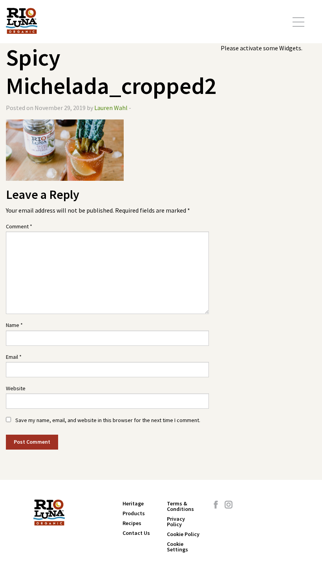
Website (16, 388)
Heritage (133, 503)
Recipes (132, 523)
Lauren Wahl (111, 108)
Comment (19, 226)
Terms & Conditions (180, 506)
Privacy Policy (176, 521)
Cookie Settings (177, 546)
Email (14, 356)
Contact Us (136, 532)
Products (134, 513)
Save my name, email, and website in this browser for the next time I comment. (107, 420)
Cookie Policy (183, 534)
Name (14, 325)
